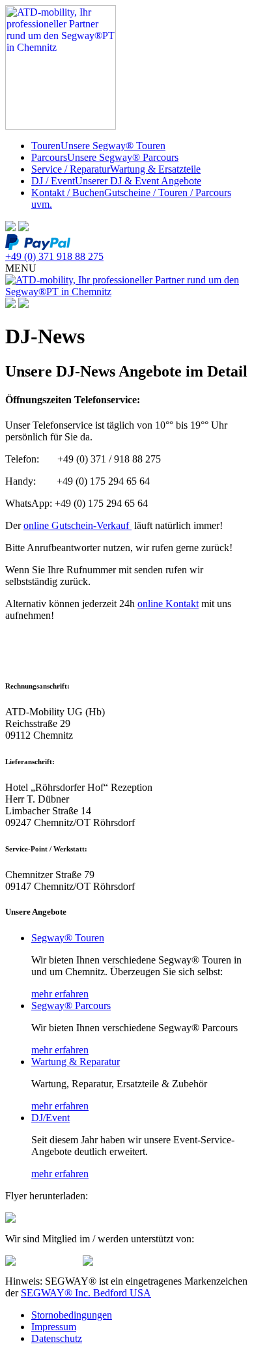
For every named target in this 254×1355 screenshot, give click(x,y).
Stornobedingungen (71, 1314)
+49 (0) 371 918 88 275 (54, 256)
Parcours (104, 157)
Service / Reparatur (116, 169)
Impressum (53, 1326)
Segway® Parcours (71, 1005)
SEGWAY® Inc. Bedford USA (86, 1292)
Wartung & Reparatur (75, 1061)
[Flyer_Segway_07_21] (10, 1219)
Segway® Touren (67, 937)
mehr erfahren (60, 993)
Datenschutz (56, 1338)
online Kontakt (168, 603)
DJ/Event (50, 1117)
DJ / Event (116, 180)
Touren (98, 145)
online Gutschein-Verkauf (77, 525)
